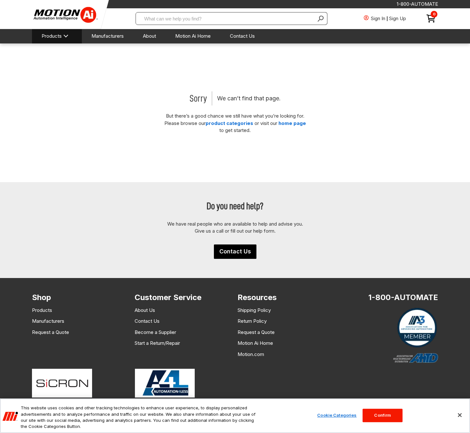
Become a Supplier (155, 332)
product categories (229, 123)
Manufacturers (107, 36)
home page (292, 123)
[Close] (460, 415)
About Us (145, 310)
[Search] (321, 18)
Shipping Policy (254, 310)
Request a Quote (50, 332)
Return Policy (252, 321)
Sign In (378, 18)
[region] (235, 415)
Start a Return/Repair (157, 343)
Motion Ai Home (193, 36)
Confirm (382, 415)
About (149, 36)
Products (52, 36)
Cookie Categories (336, 415)
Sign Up (397, 18)
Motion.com (251, 354)
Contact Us (242, 36)
